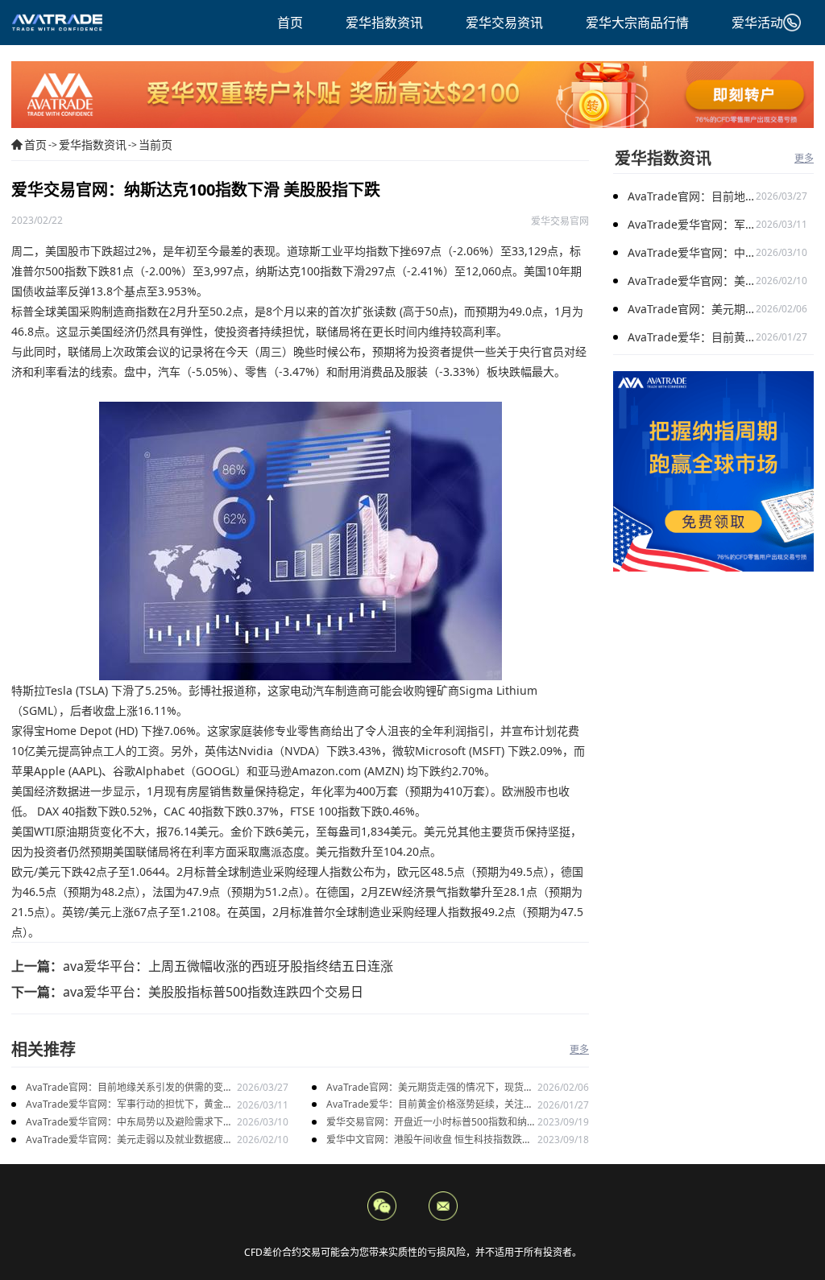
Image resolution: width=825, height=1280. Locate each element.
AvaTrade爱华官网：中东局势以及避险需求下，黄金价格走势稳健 (129, 1122)
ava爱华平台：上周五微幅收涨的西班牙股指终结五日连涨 (228, 966)
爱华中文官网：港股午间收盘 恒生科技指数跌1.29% (424, 1140)
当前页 (155, 144)
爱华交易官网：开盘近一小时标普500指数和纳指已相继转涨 (431, 1122)
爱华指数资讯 (92, 144)
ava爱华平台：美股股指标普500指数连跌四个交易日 (213, 992)
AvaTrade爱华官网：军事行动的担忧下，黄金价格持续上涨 (129, 1105)
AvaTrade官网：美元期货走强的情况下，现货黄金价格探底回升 (429, 1088)
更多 (579, 1049)
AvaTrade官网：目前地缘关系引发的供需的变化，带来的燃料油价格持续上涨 (124, 1088)
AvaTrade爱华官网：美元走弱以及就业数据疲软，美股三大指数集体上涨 (124, 1140)
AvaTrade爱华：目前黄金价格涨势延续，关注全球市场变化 (429, 1105)
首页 (35, 144)
